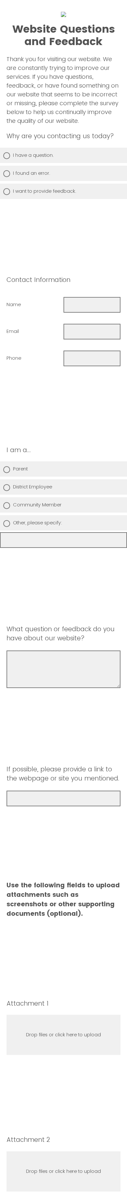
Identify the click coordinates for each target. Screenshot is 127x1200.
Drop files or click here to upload (63, 1034)
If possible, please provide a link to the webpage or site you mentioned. (63, 774)
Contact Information (38, 279)
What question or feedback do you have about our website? (61, 634)
